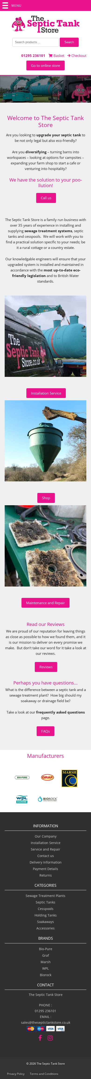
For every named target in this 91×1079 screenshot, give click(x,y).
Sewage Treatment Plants (45, 895)
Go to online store (45, 65)
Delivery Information (46, 862)
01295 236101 (33, 55)
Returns (45, 875)
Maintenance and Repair (45, 602)
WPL (45, 968)
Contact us (45, 856)
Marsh (46, 962)
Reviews (45, 667)
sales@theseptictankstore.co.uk (45, 1022)
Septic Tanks (45, 902)
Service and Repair (45, 849)
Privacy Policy (15, 1074)
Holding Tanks (46, 915)
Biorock (45, 975)
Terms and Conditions (44, 1074)
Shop (46, 497)
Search (69, 42)
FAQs (45, 731)
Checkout (78, 55)
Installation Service (46, 393)
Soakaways (45, 921)
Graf (45, 955)
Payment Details (45, 869)
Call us (46, 198)
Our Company (45, 836)
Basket (58, 55)
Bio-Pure (45, 949)
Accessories (45, 928)
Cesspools (45, 908)
